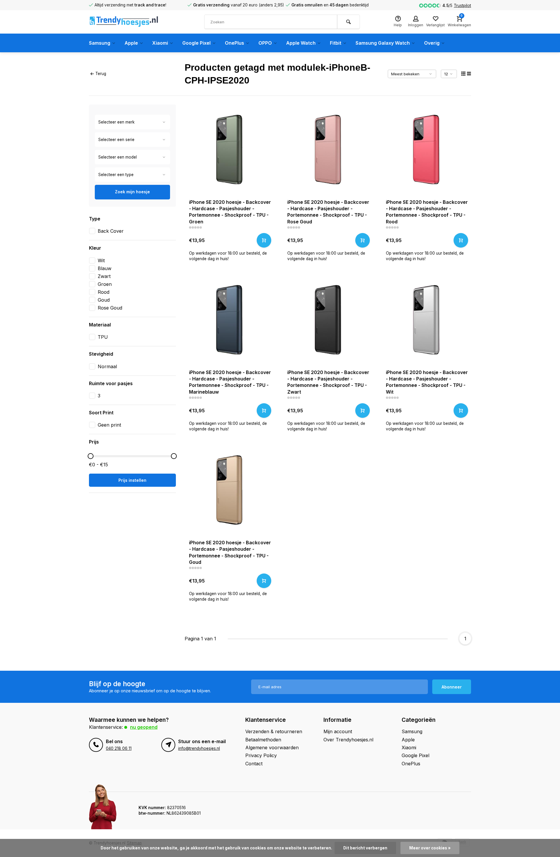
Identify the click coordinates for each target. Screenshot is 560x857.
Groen (105, 284)
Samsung (99, 43)
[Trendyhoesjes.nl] (124, 22)
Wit (101, 260)
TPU (103, 337)
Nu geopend (144, 727)
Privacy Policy (261, 755)
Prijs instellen (132, 480)
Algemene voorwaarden (272, 747)
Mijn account (337, 731)
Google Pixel (196, 43)
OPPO (265, 43)
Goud (104, 300)
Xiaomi (160, 43)
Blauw (104, 268)
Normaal (107, 366)
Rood (103, 292)
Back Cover (111, 231)
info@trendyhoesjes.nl (199, 748)
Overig (432, 43)
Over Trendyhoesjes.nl (348, 740)
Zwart (104, 276)
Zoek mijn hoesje (132, 191)
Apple (131, 43)
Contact (253, 763)
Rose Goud (110, 308)
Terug (100, 73)
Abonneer (452, 686)
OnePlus (234, 43)
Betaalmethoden (263, 740)
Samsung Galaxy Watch (383, 43)
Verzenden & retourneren (273, 731)
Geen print (109, 425)
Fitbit (335, 43)
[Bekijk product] (264, 240)
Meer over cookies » (430, 848)
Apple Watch (301, 43)
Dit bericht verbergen (365, 848)
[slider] (90, 456)
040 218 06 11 (119, 748)
